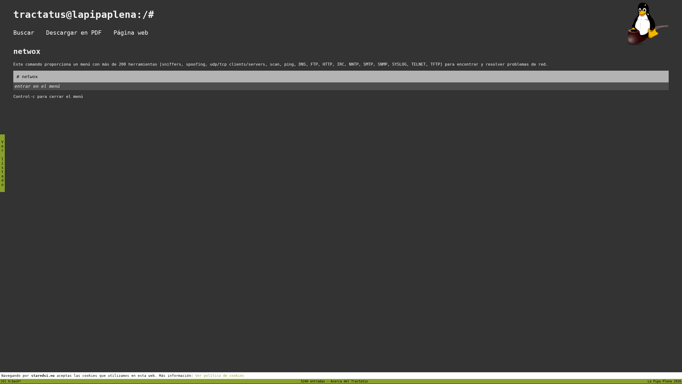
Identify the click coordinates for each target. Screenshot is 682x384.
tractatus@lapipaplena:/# (89, 14)
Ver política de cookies (219, 376)
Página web (130, 32)
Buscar (23, 32)
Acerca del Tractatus (349, 381)
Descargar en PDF (74, 32)
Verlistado (2, 163)
